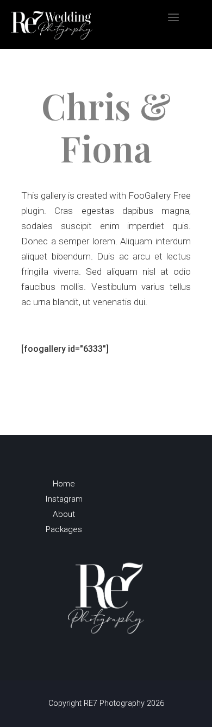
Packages (64, 531)
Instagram (64, 501)
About (64, 516)
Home (64, 486)
